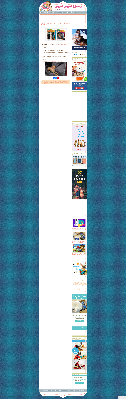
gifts (85, 283)
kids (86, 284)
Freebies (74, 12)
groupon (57, 82)
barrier (65, 81)
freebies (74, 283)
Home (41, 12)
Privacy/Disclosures (68, 14)
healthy (80, 284)
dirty (49, 82)
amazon (74, 279)
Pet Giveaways (42, 14)
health (79, 284)
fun (83, 283)
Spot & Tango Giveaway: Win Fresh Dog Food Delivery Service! (79, 242)
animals (77, 279)
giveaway (74, 284)
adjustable (57, 81)
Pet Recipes (53, 14)
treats (79, 289)
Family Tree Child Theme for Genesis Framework (77, 390)
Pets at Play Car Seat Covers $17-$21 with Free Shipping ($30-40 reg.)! (55, 24)
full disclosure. (54, 27)
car (67, 81)
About (77, 14)
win (80, 289)
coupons (77, 281)
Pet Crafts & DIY (61, 12)
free (85, 282)
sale (65, 82)
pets (60, 82)
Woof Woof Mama (63, 5)
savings (76, 288)
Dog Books (48, 14)
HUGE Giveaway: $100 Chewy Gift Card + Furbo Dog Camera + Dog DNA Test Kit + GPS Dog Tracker (79, 229)
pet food (80, 285)
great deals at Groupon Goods (57, 61)
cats (82, 279)
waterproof (48, 83)
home (84, 284)
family (81, 282)
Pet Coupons (53, 12)
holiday (83, 284)
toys (85, 288)
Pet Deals (46, 12)
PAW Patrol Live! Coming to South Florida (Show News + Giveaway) (79, 254)
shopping (79, 288)
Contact (74, 14)
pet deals (77, 285)
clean (45, 82)
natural (74, 285)
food (83, 282)
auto (60, 81)
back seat (62, 81)
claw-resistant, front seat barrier (55, 47)
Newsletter (61, 14)
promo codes (82, 286)
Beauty (57, 14)
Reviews (68, 12)
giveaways (76, 284)
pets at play (62, 82)
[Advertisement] (64, 18)
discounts (75, 282)
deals (47, 82)
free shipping (54, 82)
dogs (50, 82)
